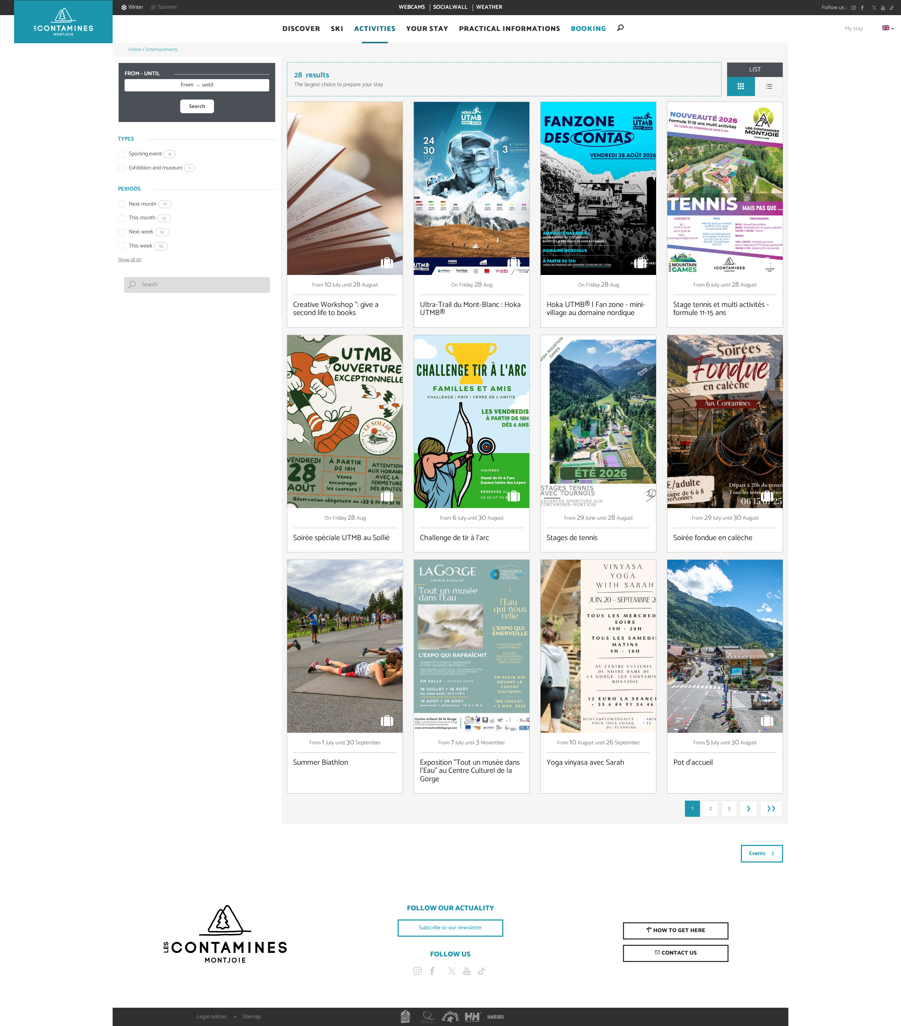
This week (146, 246)
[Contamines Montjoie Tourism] (225, 934)
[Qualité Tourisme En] (428, 1017)
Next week (146, 232)
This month (147, 218)
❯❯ (771, 808)
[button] (301, 29)
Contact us (678, 953)
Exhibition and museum (159, 168)
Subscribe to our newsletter (450, 927)
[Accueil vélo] (405, 1017)
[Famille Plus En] (450, 1017)
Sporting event (150, 154)
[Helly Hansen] (473, 1017)
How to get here (678, 930)
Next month (148, 204)
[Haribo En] (495, 1017)
